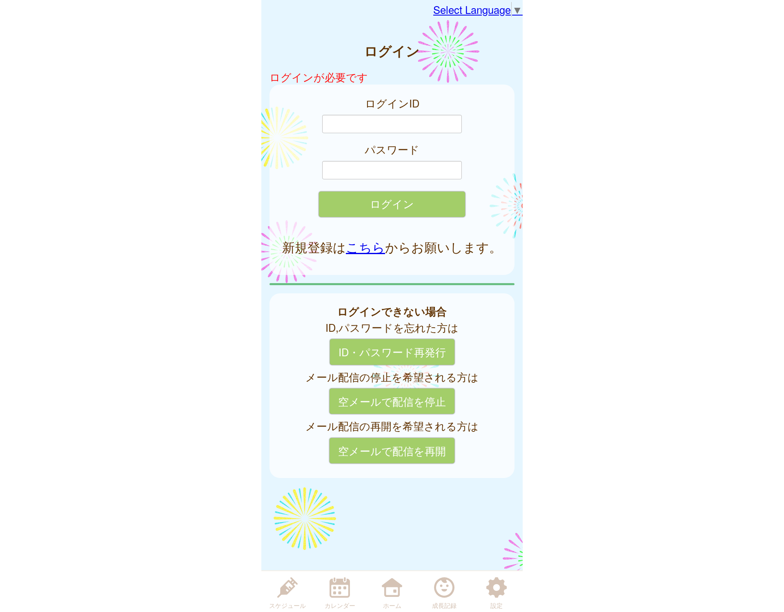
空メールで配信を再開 (392, 450)
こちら (365, 247)
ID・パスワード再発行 (392, 351)
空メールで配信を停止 (392, 401)
